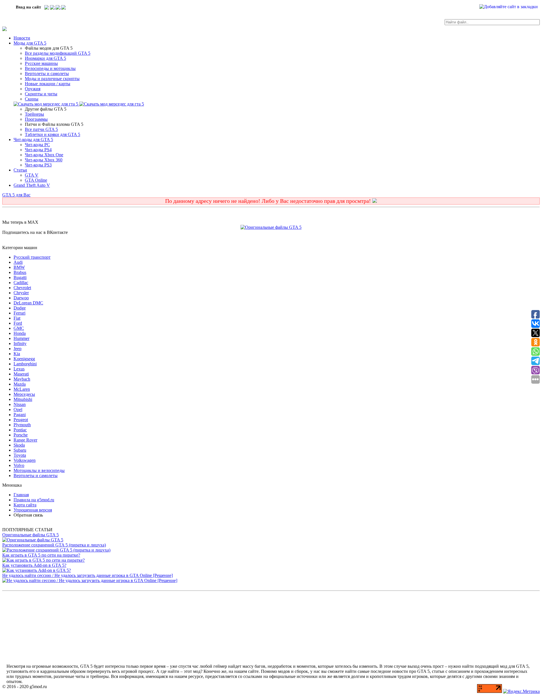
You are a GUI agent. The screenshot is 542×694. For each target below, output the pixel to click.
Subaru (20, 450)
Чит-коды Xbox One (44, 154)
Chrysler (21, 292)
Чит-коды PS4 (38, 149)
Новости (22, 38)
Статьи (20, 170)
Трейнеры (34, 114)
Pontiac (20, 429)
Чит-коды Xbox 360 (43, 159)
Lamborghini (25, 363)
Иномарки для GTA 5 (45, 58)
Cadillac (21, 282)
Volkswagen (25, 460)
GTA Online (36, 180)
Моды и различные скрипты (52, 78)
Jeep (17, 348)
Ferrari (19, 313)
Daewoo (21, 297)
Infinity (20, 343)
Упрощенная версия (33, 510)
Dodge (20, 308)
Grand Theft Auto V (32, 185)
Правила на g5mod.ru (34, 499)
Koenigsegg (24, 358)
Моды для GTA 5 (30, 43)
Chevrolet (22, 287)
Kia (17, 353)
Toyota (20, 455)
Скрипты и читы (41, 93)
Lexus (19, 368)
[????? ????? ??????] (63, 7)
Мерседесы (24, 394)
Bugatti (20, 277)
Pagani (20, 414)
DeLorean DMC (28, 302)
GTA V (31, 175)
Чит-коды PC (37, 144)
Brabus (20, 272)
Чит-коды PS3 (38, 164)
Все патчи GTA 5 (41, 129)
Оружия (32, 88)
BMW (19, 267)
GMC (19, 328)
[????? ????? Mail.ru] (58, 7)
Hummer (21, 338)
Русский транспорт (32, 257)
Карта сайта (25, 504)
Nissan (20, 404)
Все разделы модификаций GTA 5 (57, 53)
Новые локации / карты (47, 83)
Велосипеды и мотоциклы (50, 68)
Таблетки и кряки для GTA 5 (52, 134)
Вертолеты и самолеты (47, 73)
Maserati (21, 374)
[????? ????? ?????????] (46, 7)
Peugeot (21, 419)
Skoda (19, 445)
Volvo (19, 465)
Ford (18, 323)
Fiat (17, 318)
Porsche (21, 434)
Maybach (22, 379)
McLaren (22, 389)
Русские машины (41, 63)
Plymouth (22, 424)
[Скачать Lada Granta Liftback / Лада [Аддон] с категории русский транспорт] (46, 104)
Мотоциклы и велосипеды (39, 470)
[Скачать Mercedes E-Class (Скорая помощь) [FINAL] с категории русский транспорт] (111, 104)
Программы (36, 119)
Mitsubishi (23, 399)
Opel (18, 409)
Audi (18, 262)
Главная (21, 494)
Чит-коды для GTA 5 (33, 139)
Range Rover (25, 440)
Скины (31, 98)
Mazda (20, 384)
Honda (20, 333)
